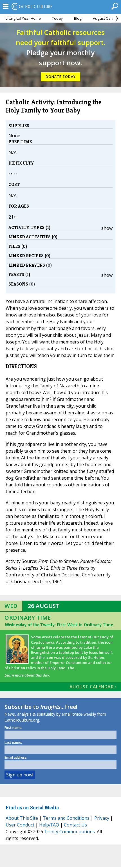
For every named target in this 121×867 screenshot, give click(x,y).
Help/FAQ (49, 825)
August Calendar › (93, 687)
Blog (78, 18)
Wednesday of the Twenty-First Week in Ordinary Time (59, 625)
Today (57, 18)
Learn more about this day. (27, 675)
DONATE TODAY (61, 76)
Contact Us (75, 825)
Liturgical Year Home (23, 18)
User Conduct (20, 825)
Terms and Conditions (66, 818)
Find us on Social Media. (33, 807)
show (107, 228)
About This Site (22, 818)
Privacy (101, 818)
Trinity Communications (69, 831)
